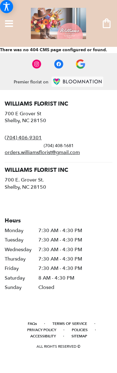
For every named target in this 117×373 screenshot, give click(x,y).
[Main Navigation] (9, 24)
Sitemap (79, 336)
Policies (80, 329)
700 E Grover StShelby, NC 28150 (25, 117)
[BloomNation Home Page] (77, 82)
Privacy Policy (41, 329)
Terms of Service (69, 323)
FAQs (32, 323)
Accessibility (43, 336)
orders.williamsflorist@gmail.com (42, 152)
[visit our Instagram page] (37, 64)
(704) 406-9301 (23, 137)
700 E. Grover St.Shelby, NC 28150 (25, 183)
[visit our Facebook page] (59, 64)
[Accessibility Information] (6, 6)
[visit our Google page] (80, 64)
